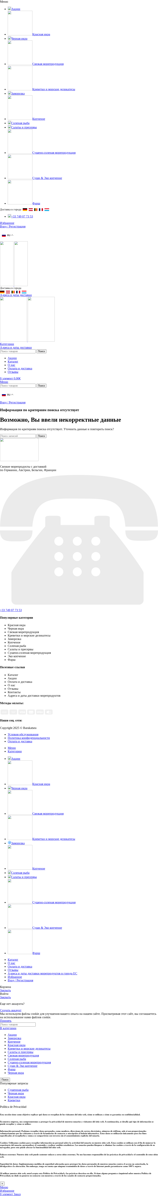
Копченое (14, 1041)
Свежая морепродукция (23, 1055)
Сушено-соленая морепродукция (29, 1062)
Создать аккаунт (10, 1010)
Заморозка (14, 1038)
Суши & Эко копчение (22, 1065)
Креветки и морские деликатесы (29, 1048)
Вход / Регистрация (20, 980)
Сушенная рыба (18, 1089)
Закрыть (5, 990)
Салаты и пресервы (20, 1052)
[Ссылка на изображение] (19, 460)
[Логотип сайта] (7, 285)
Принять (5, 1020)
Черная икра (16, 1072)
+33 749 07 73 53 (11, 610)
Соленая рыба (17, 1059)
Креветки (14, 1100)
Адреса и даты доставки (16, 295)
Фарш (11, 1069)
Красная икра (16, 1045)
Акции (12, 1034)
